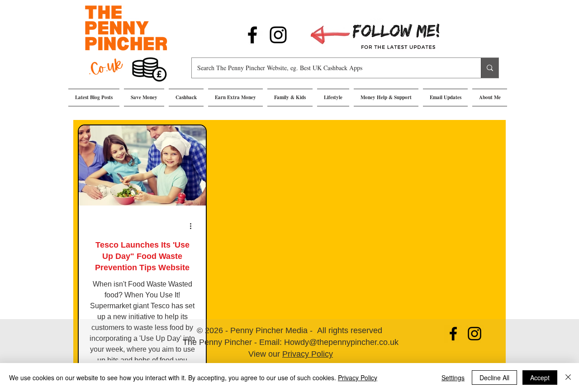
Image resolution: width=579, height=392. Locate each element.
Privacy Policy (307, 354)
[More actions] (193, 225)
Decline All (494, 377)
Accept (540, 377)
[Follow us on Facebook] (252, 35)
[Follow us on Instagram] (278, 35)
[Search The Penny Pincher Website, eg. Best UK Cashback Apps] (489, 68)
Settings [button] (453, 377)
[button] (144, 97)
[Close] (568, 377)
